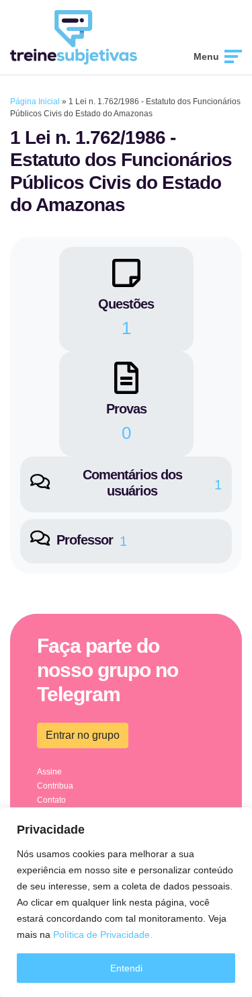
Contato (51, 800)
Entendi (126, 968)
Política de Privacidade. (103, 934)
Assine (49, 771)
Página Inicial (35, 101)
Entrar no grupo (83, 735)
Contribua (55, 786)
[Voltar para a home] (73, 36)
